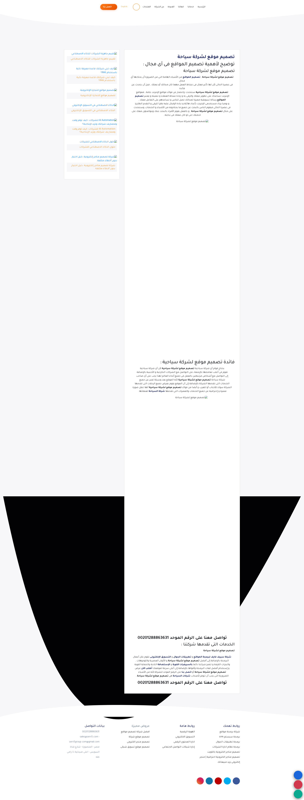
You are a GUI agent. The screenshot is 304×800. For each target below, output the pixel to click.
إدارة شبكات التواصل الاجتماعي (178, 747)
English (124, 7)
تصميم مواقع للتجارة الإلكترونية (97, 95)
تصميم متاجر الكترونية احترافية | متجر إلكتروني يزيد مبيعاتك (220, 760)
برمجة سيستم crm (229, 737)
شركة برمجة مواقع (230, 732)
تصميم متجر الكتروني (138, 742)
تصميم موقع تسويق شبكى (135, 747)
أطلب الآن (146, 668)
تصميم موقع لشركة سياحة (206, 57)
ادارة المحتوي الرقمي (184, 742)
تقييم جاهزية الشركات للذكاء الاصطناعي (93, 59)
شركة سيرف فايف (221, 657)
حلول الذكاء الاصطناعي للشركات (97, 147)
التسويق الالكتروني (185, 737)
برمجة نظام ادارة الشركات (226, 747)
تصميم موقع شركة (139, 737)
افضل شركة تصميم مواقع (135, 732)
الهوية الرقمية (187, 732)
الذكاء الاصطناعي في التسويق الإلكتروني (93, 110)
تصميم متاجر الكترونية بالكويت (223, 752)
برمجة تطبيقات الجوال (228, 742)
